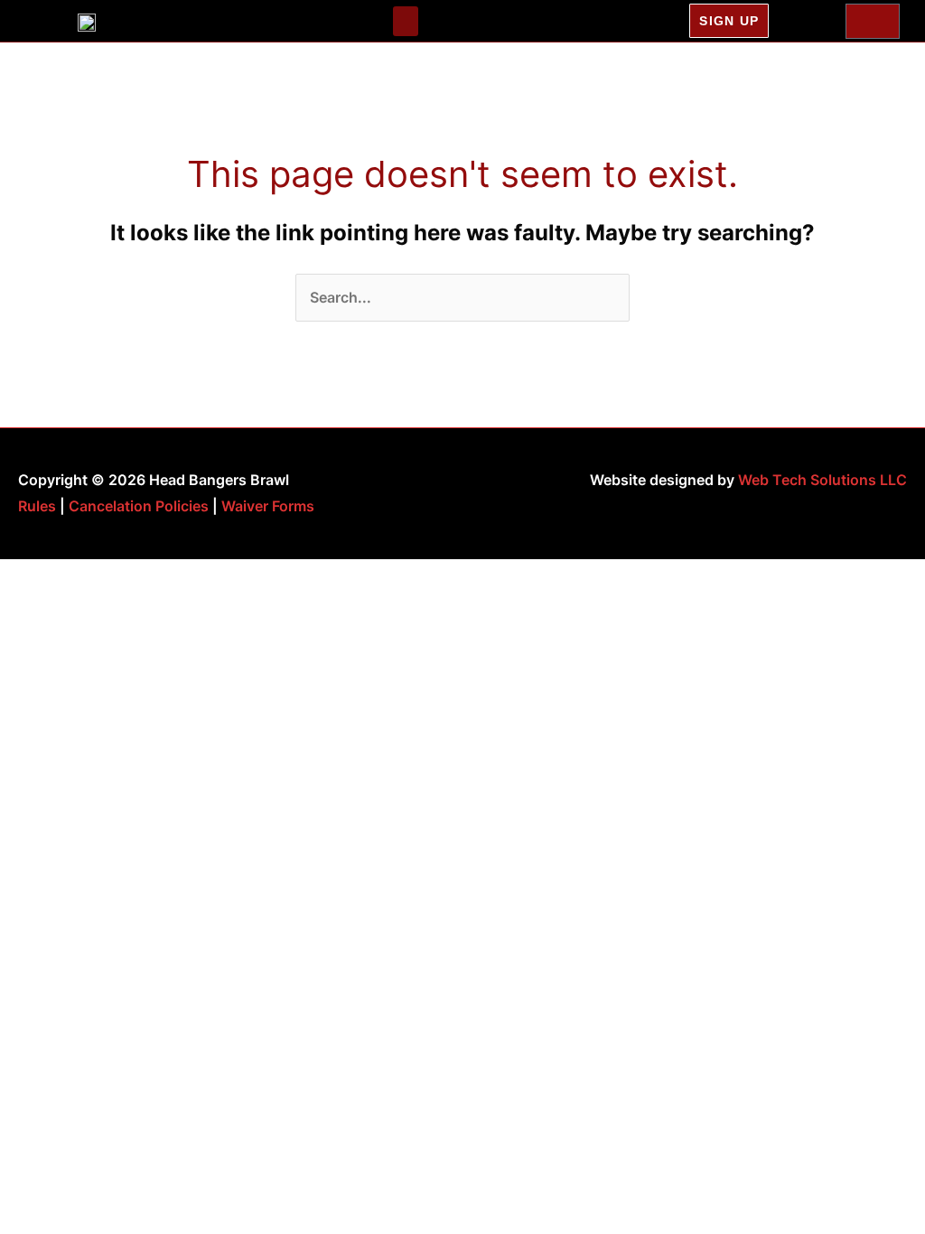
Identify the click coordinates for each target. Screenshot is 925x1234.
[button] (405, 21)
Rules (37, 506)
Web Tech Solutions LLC (822, 480)
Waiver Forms (267, 506)
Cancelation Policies (139, 506)
